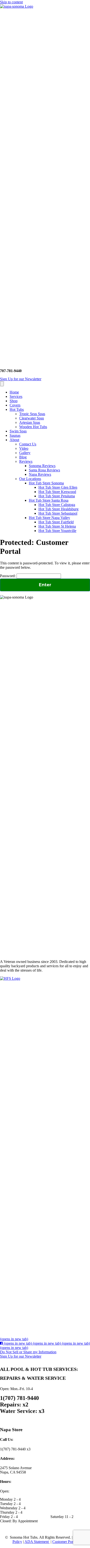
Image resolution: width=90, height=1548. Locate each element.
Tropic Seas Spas (32, 414)
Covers (15, 405)
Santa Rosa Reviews (44, 470)
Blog (23, 457)
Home (14, 392)
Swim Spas (18, 431)
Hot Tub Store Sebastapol (57, 513)
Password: (8, 576)
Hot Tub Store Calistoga (56, 505)
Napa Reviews (40, 474)
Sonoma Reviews (42, 466)
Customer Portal (65, 1542)
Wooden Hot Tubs (33, 427)
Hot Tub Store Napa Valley (49, 518)
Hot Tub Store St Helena (57, 526)
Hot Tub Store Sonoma (46, 483)
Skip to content (11, 2)
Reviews (25, 461)
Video (23, 448)
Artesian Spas (29, 422)
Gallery (24, 453)
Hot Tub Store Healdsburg (58, 509)
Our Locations (30, 479)
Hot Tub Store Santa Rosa (48, 500)
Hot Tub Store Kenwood (57, 492)
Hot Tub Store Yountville (57, 531)
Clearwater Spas (31, 418)
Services (16, 396)
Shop (14, 401)
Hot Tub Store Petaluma (56, 496)
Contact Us (27, 444)
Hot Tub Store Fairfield (56, 522)
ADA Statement (37, 1542)
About (14, 440)
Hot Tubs (17, 409)
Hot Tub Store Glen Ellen (57, 487)
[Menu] (2, 383)
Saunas (15, 435)
